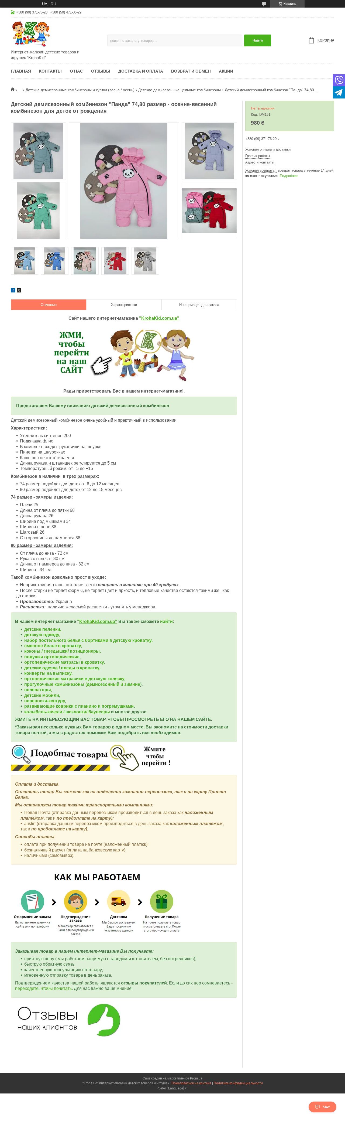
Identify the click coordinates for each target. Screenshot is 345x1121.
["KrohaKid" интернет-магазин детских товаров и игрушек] (58, 34)
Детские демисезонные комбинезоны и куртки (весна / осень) (80, 90)
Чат (326, 1107)
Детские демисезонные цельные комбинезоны (179, 90)
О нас (76, 71)
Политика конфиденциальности (238, 1083)
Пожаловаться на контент (191, 1083)
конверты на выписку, (48, 673)
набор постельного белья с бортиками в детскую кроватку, (88, 640)
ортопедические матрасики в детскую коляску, (74, 678)
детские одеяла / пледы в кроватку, (62, 668)
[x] (19, 291)
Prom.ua (196, 1078)
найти (166, 621)
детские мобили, (42, 695)
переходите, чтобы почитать (43, 988)
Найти (258, 40)
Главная (21, 71)
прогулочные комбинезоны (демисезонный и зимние (82, 684)
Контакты (50, 71)
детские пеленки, (42, 629)
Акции (226, 71)
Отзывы (100, 71)
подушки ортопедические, (52, 657)
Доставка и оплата (140, 71)
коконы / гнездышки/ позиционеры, (62, 651)
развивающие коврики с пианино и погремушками (79, 706)
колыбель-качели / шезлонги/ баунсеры (67, 712)
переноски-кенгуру (44, 701)
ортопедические (42, 662)
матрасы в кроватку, (83, 662)
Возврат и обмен (191, 71)
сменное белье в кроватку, (53, 645)
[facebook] (13, 291)
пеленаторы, (38, 689)
